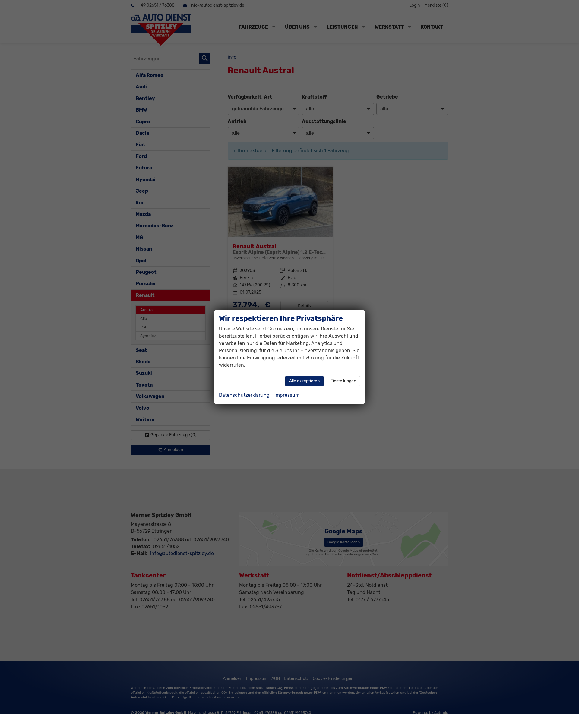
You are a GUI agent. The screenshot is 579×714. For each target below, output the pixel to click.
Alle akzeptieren (304, 381)
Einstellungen (343, 381)
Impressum (286, 395)
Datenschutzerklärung (244, 395)
